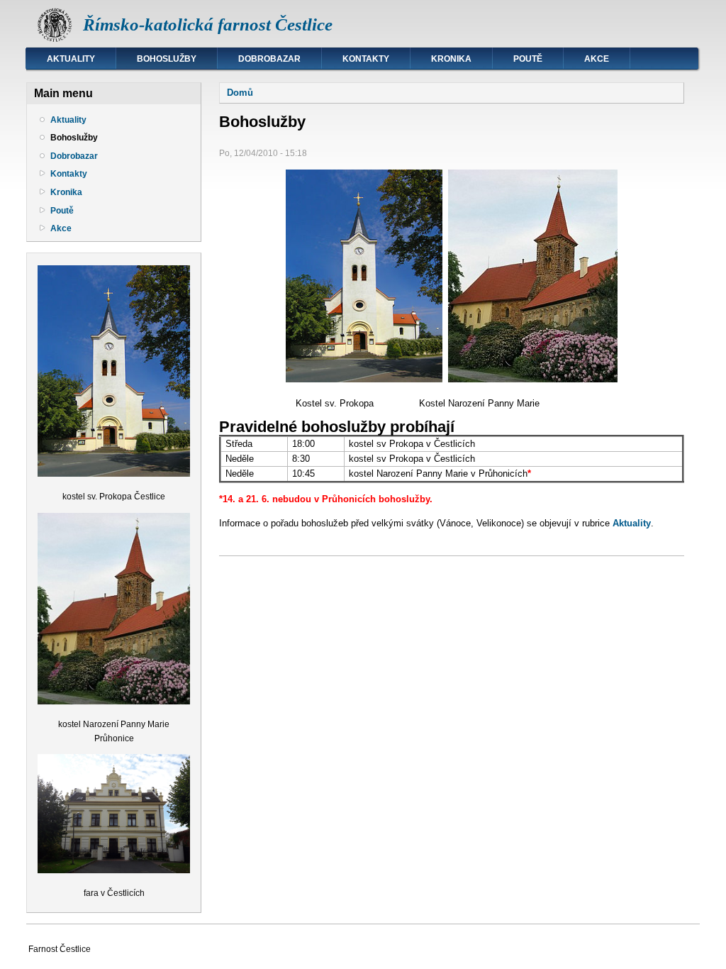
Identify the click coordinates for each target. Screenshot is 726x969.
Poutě (527, 59)
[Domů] (54, 39)
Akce (596, 59)
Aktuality (71, 59)
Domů (240, 92)
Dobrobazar (269, 59)
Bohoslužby (166, 59)
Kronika (451, 59)
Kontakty (365, 59)
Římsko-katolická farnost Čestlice (208, 24)
